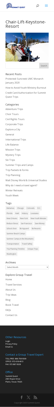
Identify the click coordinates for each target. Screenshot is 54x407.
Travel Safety (27, 244)
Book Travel (12, 304)
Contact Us (11, 315)
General (9, 134)
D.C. (39, 208)
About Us (10, 289)
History (25, 213)
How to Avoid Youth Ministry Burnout (25, 87)
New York (24, 218)
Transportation (13, 244)
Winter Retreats (14, 190)
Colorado (31, 208)
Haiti (17, 213)
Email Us (9, 346)
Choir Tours (12, 114)
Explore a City (12, 129)
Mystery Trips (13, 154)
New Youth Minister (38, 218)
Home (8, 279)
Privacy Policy (11, 344)
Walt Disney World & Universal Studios (26, 180)
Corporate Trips (14, 124)
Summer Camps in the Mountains (20, 239)
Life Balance (12, 144)
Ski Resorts (36, 228)
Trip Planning (12, 175)
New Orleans (12, 218)
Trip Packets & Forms (17, 170)
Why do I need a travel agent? (21, 185)
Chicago (20, 208)
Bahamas (10, 208)
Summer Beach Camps (16, 233)
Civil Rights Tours (14, 119)
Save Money (39, 223)
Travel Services (13, 284)
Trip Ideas (10, 294)
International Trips (15, 139)
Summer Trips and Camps (19, 165)
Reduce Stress (12, 223)
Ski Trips (10, 160)
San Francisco (26, 223)
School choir (12, 228)
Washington (11, 254)
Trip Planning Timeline (16, 249)
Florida (9, 213)
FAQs (8, 310)
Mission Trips (12, 149)
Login (7, 341)
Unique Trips (33, 249)
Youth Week (12, 195)
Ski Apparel (24, 228)
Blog (8, 299)
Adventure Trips (14, 109)
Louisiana (34, 213)
